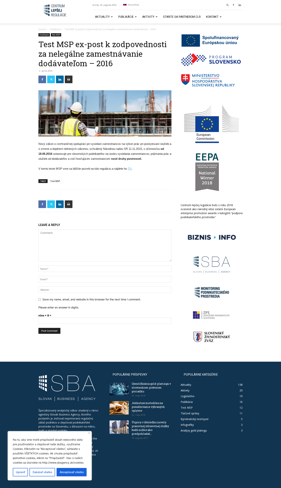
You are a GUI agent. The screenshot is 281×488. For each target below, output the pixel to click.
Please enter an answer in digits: (58, 307)
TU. (130, 168)
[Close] (89, 433)
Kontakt (212, 17)
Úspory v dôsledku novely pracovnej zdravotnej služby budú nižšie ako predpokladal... (150, 428)
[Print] (68, 79)
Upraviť (20, 472)
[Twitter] (51, 79)
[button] (228, 4)
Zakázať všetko (42, 472)
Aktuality (102, 17)
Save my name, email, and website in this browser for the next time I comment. (91, 299)
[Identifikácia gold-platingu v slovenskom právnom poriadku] (119, 388)
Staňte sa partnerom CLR (182, 17)
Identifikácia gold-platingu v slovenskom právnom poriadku (151, 387)
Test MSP (56, 34)
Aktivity (148, 17)
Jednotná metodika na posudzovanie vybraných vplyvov (148, 406)
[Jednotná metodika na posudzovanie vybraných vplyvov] (119, 408)
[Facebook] (233, 5)
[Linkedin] (240, 5)
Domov (42, 29)
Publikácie (126, 17)
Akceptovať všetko (72, 472)
